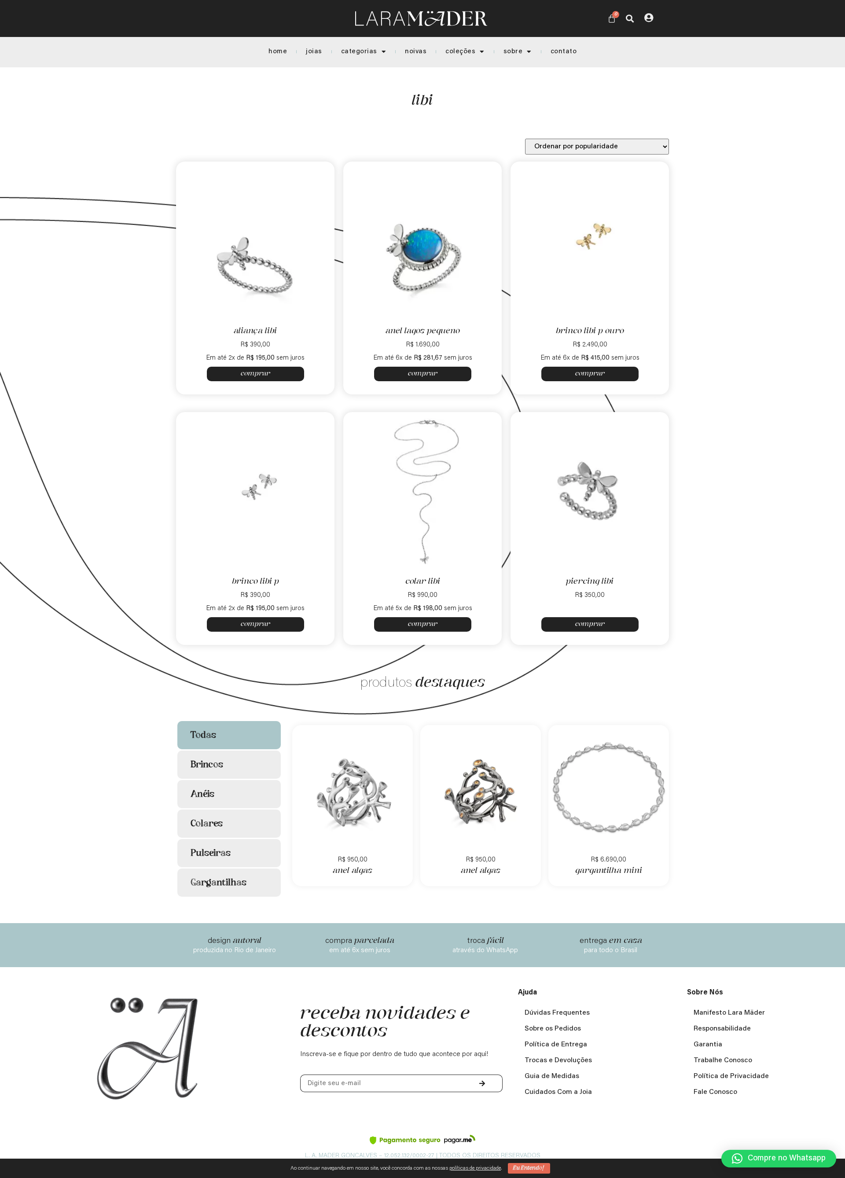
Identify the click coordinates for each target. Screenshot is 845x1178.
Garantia (708, 1044)
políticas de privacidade (475, 1168)
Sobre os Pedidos (553, 1028)
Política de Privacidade (731, 1076)
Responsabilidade (722, 1028)
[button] (629, 18)
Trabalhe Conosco (723, 1060)
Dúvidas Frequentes (557, 1012)
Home (277, 51)
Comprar (255, 373)
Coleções (460, 51)
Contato (564, 51)
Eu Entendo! (529, 1168)
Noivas (415, 51)
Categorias (359, 51)
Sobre (513, 51)
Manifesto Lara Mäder (729, 1012)
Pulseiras (211, 853)
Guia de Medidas (552, 1076)
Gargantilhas (218, 882)
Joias (314, 51)
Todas (203, 735)
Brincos (207, 764)
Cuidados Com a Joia (558, 1092)
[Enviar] (482, 1083)
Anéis (202, 794)
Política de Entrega (556, 1044)
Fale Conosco (715, 1092)
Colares (207, 823)
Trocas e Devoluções (558, 1060)
